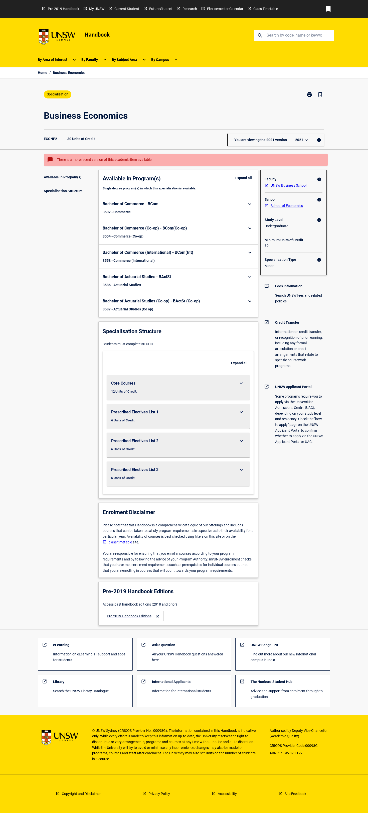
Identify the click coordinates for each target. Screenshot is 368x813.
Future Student (160, 9)
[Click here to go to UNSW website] (57, 37)
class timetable (120, 542)
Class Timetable (265, 9)
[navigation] (133, 616)
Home (42, 73)
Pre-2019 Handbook (63, 9)
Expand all (243, 178)
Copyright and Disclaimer (81, 794)
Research (189, 9)
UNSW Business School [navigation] (288, 185)
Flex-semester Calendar (225, 9)
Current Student (126, 9)
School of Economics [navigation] (287, 206)
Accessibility (227, 794)
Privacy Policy (159, 794)
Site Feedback (295, 794)
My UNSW (96, 9)
